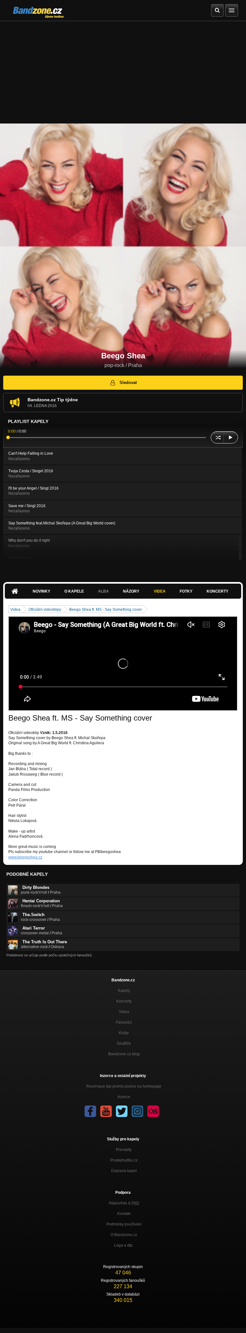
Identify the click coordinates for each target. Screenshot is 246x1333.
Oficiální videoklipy (45, 609)
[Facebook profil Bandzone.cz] (90, 1111)
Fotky (186, 591)
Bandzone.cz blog (124, 1054)
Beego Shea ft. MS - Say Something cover (105, 609)
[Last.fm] (153, 1111)
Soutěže (124, 1043)
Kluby (124, 1033)
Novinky (41, 591)
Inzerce (124, 1097)
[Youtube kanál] (106, 1111)
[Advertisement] (123, 69)
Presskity (124, 1149)
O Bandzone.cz (124, 1235)
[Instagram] (137, 1111)
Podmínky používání (124, 1224)
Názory (131, 591)
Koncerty (217, 591)
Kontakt (123, 1213)
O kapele (74, 591)
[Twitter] (121, 1111)
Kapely (124, 990)
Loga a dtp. (124, 1245)
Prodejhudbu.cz (124, 1160)
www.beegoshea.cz (25, 857)
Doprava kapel (124, 1171)
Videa (160, 591)
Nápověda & (124, 1203)
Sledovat (128, 382)
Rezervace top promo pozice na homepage (123, 1086)
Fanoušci (124, 1022)
